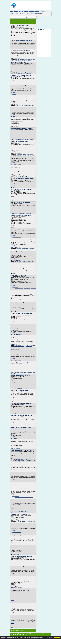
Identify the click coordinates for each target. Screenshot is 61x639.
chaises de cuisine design (14, 155)
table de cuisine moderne (43, 52)
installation (36, 11)
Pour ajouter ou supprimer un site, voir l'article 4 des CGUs (18, 634)
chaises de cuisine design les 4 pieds (44, 48)
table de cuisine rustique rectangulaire (26, 60)
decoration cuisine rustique (17, 176)
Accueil (12, 13)
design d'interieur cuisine (18, 372)
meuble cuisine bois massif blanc (26, 59)
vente (43, 11)
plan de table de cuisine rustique (18, 213)
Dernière (22, 630)
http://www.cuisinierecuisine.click (16, 164)
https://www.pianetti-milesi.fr (16, 260)
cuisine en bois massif (23, 106)
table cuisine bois (18, 388)
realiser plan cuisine (14, 626)
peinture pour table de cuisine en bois (44, 42)
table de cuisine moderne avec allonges (20, 346)
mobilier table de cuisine (14, 83)
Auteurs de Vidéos (23, 13)
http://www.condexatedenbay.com (16, 532)
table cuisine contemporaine (43, 43)
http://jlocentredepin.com (15, 520)
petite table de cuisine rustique (28, 73)
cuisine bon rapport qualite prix (19, 105)
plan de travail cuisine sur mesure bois (19, 460)
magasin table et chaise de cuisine (22, 199)
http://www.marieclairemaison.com (16, 448)
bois (28, 11)
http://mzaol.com (14, 311)
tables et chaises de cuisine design (19, 154)
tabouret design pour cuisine (26, 497)
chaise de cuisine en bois (27, 138)
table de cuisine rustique (27, 262)
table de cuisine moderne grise (43, 45)
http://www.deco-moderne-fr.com (16, 174)
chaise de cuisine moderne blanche (43, 40)
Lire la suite (12, 34)
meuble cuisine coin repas (18, 59)
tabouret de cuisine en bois (18, 497)
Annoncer (37, 13)
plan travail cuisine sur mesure (31, 83)
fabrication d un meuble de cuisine (20, 371)
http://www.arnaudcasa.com (16, 458)
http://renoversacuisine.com (16, 247)
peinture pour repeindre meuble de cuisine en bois (21, 248)
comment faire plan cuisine (27, 213)
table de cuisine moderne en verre (43, 50)
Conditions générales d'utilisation (23, 633)
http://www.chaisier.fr (15, 104)
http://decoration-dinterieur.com (16, 237)
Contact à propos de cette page (40, 633)
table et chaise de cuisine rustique (28, 105)
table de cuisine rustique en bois (19, 72)
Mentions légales (15, 633)
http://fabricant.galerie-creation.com (17, 360)
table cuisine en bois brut (27, 288)
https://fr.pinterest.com (15, 227)
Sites (19, 13)
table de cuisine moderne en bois (44, 51)
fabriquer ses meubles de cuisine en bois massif (28, 388)
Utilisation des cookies (32, 633)
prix (13, 11)
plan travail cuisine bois (30, 460)
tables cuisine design (29, 346)
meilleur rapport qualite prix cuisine (20, 139)
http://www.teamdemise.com (16, 71)
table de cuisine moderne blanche (43, 55)
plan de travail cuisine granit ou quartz (16, 461)
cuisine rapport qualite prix (30, 139)
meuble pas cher (21, 11)
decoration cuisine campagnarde (26, 533)
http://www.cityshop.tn (15, 36)
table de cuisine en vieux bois (21, 73)
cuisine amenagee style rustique (18, 175)
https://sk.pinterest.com (15, 554)
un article (33, 13)
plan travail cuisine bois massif (19, 459)
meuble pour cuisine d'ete (26, 372)
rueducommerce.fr (14, 116)
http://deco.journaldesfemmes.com (17, 587)
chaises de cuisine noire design (44, 53)
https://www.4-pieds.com (15, 344)
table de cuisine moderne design (19, 345)
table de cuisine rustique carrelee (18, 261)
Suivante (19, 630)
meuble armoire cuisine (23, 511)
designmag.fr (14, 94)
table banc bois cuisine (18, 60)
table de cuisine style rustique (28, 72)
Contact (40, 13)
